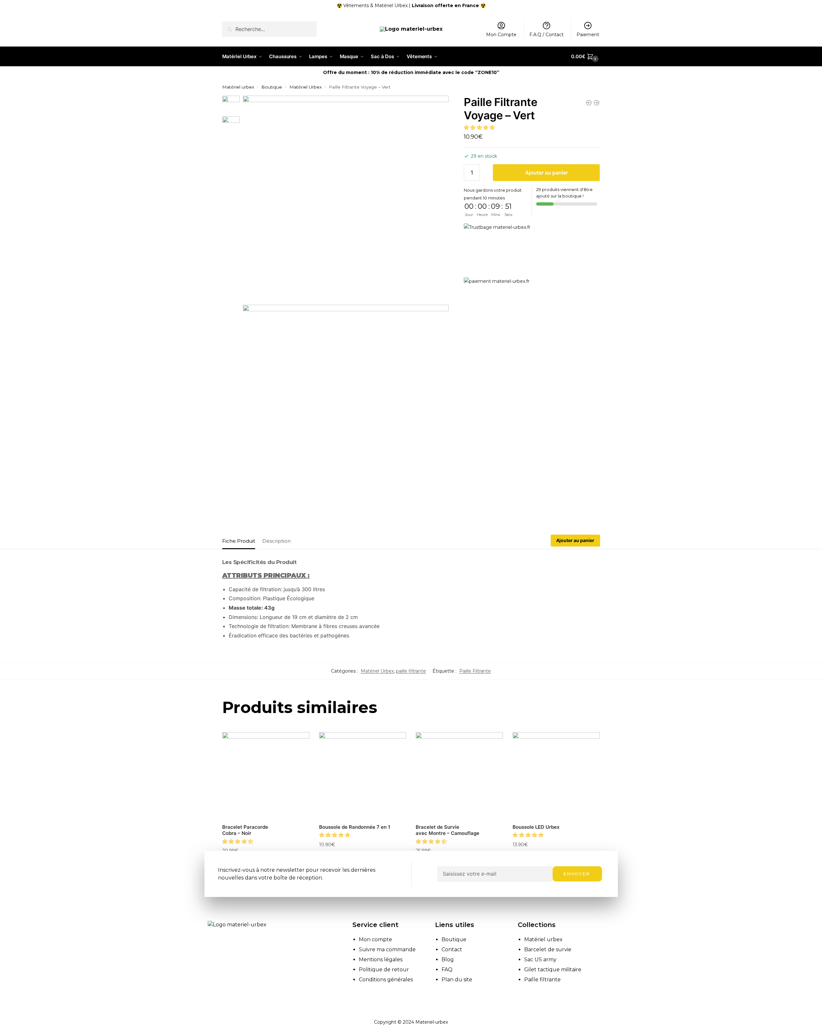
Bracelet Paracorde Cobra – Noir (245, 830)
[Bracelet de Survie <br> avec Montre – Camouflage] (459, 775)
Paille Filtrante (475, 671)
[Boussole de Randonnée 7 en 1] (362, 775)
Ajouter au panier (546, 172)
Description (276, 541)
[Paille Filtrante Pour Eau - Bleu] (596, 103)
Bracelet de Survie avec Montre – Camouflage (447, 830)
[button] (480, 127)
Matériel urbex (238, 87)
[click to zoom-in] (346, 199)
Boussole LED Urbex (536, 827)
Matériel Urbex (305, 87)
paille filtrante (411, 671)
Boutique (271, 87)
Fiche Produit (238, 541)
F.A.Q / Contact (546, 34)
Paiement (588, 34)
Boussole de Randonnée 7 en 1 (354, 827)
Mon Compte (501, 34)
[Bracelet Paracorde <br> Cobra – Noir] (265, 775)
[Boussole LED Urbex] (556, 775)
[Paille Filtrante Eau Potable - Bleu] (589, 103)
